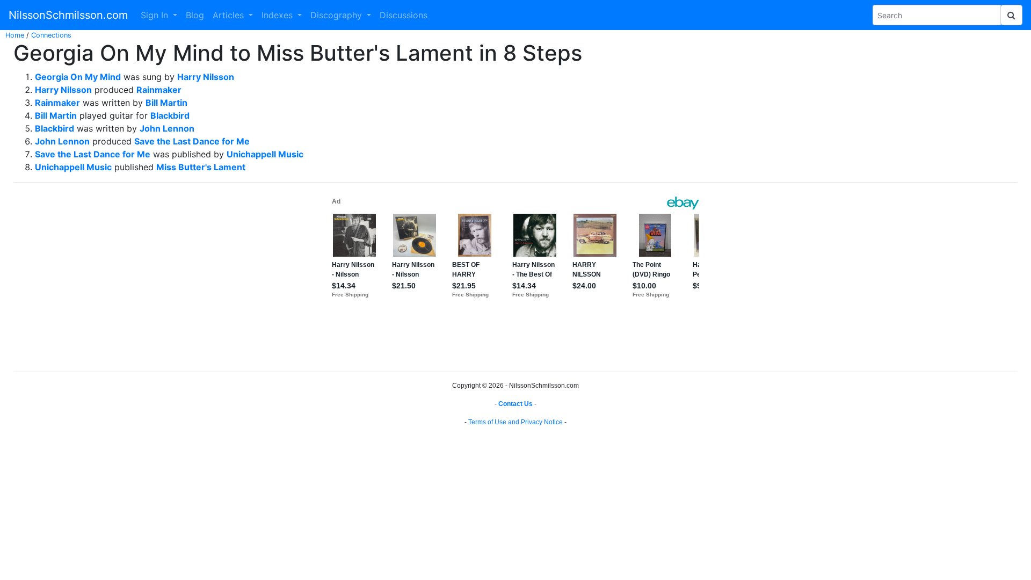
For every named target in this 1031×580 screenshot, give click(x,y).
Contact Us (515, 404)
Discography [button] (337, 15)
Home (14, 35)
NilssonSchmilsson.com (68, 15)
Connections (51, 35)
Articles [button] (229, 15)
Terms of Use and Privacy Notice (515, 422)
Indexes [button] (278, 15)
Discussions (403, 15)
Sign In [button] (156, 15)
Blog (195, 15)
